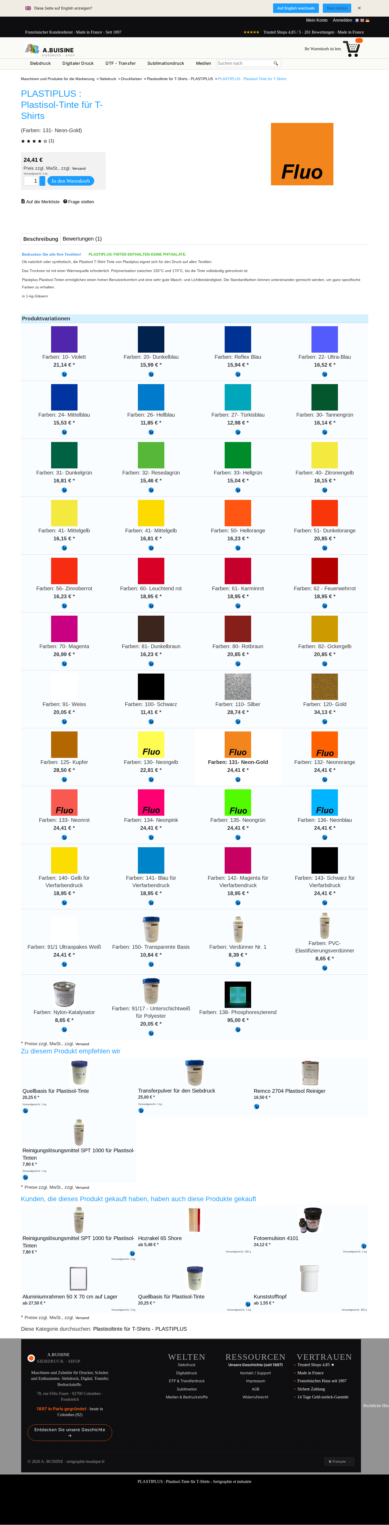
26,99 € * (64, 654)
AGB (255, 1389)
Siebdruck (40, 63)
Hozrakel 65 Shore (160, 1238)
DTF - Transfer (121, 63)
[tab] (41, 239)
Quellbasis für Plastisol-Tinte (55, 1091)
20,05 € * (64, 712)
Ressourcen (255, 1357)
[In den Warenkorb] (64, 374)
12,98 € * (238, 423)
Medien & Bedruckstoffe (187, 1397)
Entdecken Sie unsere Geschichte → (69, 1432)
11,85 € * (151, 423)
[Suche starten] (276, 63)
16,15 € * (325, 480)
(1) (50, 140)
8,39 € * (238, 955)
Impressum (255, 1381)
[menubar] (120, 64)
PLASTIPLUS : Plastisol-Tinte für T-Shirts (62, 104)
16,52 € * (325, 365)
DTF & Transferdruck (187, 1381)
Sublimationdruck (165, 63)
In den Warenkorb (71, 181)
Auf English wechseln (296, 8)
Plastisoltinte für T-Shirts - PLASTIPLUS (140, 1329)
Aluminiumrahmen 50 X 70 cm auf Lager (69, 1297)
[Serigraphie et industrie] (32, 49)
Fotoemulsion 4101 (276, 1238)
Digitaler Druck (78, 63)
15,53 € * (64, 423)
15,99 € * (151, 365)
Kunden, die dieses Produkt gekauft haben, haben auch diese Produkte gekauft (138, 1199)
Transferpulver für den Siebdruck (176, 1091)
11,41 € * (151, 712)
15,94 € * (238, 365)
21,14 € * (64, 365)
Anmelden (342, 20)
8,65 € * (324, 958)
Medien (203, 63)
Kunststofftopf (270, 1297)
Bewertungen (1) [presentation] (82, 239)
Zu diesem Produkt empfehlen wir (70, 1051)
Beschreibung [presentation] (40, 239)
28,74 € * (238, 712)
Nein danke (337, 8)
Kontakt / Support (255, 1373)
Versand (79, 168)
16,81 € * (64, 480)
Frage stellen (81, 201)
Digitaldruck (186, 1373)
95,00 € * (238, 1020)
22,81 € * (151, 770)
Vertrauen (324, 1357)
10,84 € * (151, 955)
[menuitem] (40, 63)
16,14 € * (325, 423)
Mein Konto (317, 20)
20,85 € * (325, 538)
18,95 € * (151, 596)
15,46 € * (151, 480)
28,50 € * (64, 770)
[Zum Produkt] (78, 1073)
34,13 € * (325, 712)
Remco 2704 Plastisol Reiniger (289, 1091)
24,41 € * (238, 770)
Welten (187, 1357)
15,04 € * (238, 480)
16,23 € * (238, 538)
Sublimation (187, 1389)
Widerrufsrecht (255, 1397)
